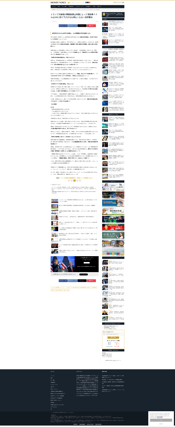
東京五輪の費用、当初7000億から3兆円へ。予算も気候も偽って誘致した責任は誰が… (116, 294)
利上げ (84, 375)
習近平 (91, 386)
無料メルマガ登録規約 (106, 331)
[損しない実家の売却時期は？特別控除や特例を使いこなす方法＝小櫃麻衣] (54, 206)
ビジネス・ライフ (79, 6)
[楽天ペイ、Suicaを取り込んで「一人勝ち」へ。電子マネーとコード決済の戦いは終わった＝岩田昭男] (54, 223)
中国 (89, 393)
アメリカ (81, 379)
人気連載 (88, 6)
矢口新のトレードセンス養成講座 (57, 395)
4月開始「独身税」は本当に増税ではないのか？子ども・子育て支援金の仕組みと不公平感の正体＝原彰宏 (116, 169)
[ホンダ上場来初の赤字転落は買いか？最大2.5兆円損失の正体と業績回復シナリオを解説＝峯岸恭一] (105, 150)
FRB (78, 379)
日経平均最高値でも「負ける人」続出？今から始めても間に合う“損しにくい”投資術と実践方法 (116, 23)
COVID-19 (95, 387)
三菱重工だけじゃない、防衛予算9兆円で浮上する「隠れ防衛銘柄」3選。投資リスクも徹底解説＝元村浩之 (116, 137)
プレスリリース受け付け (107, 356)
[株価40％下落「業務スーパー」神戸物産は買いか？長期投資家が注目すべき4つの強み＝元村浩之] (105, 125)
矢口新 (77, 375)
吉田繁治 (94, 287)
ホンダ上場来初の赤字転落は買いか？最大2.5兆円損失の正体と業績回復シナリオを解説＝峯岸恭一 (116, 150)
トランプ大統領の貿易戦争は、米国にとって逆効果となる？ (76, 178)
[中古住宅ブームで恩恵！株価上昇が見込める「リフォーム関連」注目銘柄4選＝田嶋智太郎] (105, 119)
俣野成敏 (81, 377)
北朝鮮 (92, 384)
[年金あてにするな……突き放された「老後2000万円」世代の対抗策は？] (54, 217)
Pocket (91, 25)
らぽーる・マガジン (87, 384)
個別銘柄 (86, 393)
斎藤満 (84, 386)
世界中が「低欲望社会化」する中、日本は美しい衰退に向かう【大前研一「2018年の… (116, 306)
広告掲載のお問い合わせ (107, 354)
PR (51, 409)
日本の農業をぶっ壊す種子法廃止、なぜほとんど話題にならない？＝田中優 (116, 318)
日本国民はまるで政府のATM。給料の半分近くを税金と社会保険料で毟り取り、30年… (116, 288)
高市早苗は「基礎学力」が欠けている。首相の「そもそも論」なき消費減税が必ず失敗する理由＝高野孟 (116, 84)
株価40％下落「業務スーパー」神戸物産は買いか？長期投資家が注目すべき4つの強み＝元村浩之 (116, 125)
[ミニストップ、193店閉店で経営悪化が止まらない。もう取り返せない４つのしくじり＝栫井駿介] (54, 201)
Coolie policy (159, 417)
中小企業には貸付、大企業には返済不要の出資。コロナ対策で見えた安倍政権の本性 (116, 281)
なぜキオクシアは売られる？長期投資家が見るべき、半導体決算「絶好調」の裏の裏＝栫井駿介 (116, 90)
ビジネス (121, 49)
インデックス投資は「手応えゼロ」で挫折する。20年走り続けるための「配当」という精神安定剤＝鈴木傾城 (116, 102)
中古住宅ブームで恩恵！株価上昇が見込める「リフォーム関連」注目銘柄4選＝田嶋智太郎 (116, 118)
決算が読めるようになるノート (85, 395)
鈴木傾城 (92, 379)
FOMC (84, 377)
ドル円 (84, 379)
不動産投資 (71, 6)
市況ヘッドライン (54, 389)
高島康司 (94, 386)
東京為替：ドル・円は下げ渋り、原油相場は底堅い (112, 379)
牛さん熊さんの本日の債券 (87, 391)
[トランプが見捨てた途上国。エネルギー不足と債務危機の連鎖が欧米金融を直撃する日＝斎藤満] (105, 144)
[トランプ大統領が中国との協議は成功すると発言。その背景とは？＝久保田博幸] (54, 246)
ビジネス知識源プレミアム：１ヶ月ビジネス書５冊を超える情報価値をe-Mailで (70, 287)
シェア (61, 25)
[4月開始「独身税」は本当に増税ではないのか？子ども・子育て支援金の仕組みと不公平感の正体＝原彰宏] (105, 170)
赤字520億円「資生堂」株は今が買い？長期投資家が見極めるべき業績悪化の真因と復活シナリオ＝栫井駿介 (116, 59)
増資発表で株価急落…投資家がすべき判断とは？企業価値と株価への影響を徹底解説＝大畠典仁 (116, 157)
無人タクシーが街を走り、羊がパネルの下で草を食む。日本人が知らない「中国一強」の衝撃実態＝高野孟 (116, 96)
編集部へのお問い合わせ (107, 355)
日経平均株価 (58, 290)
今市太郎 (88, 377)
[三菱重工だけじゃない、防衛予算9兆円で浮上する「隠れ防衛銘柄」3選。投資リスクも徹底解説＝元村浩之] (105, 138)
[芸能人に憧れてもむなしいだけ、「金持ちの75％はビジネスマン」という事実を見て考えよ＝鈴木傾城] (54, 251)
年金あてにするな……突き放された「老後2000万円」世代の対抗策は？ (76, 216)
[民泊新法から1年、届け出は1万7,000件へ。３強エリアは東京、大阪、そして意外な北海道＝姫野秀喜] (54, 234)
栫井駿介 (88, 379)
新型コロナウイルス (89, 387)
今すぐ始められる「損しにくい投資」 (77, 2)
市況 (94, 6)
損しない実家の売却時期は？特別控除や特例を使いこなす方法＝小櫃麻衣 (77, 205)
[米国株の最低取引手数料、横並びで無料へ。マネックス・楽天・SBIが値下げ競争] (54, 212)
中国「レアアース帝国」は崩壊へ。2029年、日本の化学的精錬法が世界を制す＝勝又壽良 (116, 29)
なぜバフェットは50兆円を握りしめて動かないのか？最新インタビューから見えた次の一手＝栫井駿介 (116, 41)
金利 (68, 290)
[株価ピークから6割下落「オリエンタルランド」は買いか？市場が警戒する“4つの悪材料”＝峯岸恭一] (105, 163)
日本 (96, 395)
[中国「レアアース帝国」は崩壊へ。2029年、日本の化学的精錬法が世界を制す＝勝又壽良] (105, 131)
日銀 (64, 290)
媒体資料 (104, 352)
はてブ (71, 25)
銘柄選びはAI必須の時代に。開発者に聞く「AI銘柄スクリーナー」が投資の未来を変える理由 (115, 15)
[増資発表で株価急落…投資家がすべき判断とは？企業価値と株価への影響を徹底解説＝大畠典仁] (105, 157)
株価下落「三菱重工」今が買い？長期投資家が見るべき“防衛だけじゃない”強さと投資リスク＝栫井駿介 (116, 71)
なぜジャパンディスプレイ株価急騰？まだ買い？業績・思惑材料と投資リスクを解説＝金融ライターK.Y (116, 176)
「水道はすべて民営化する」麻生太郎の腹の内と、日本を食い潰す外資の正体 (116, 313)
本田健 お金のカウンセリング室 (57, 404)
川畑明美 (81, 375)
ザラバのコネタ (54, 406)
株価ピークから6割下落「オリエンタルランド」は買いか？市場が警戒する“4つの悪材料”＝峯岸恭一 (116, 163)
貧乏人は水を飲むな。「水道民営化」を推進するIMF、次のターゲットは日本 (116, 53)
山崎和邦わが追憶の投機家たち (57, 391)
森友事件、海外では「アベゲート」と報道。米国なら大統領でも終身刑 (116, 262)
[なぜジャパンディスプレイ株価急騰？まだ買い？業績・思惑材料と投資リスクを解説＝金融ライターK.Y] (105, 176)
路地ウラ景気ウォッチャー (56, 400)
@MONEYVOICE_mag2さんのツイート (113, 360)
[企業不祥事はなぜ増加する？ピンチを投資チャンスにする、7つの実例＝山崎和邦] (54, 240)
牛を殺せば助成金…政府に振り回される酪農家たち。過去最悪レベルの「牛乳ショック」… (116, 269)
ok (161, 420)
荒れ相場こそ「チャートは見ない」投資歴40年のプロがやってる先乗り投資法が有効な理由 (116, 35)
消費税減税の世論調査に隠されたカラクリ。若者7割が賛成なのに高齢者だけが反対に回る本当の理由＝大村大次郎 (116, 109)
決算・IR (99, 6)
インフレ (87, 386)
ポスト (82, 25)
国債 (52, 290)
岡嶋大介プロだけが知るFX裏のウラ (58, 393)
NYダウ (93, 395)
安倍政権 (88, 382)
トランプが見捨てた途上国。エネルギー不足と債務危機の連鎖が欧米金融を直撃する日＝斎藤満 (116, 144)
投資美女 (52, 402)
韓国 (95, 384)
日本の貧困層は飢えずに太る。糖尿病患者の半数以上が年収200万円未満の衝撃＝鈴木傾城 (116, 78)
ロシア (81, 389)
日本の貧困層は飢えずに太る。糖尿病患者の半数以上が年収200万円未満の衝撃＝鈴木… (116, 300)
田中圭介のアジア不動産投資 (56, 398)
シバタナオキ (80, 384)
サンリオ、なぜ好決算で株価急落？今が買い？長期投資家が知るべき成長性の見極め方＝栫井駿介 (73, 187)
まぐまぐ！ (72, 412)
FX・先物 (64, 6)
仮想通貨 (92, 382)
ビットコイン (92, 377)
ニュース (54, 6)
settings (161, 423)
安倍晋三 (90, 389)
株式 (59, 6)
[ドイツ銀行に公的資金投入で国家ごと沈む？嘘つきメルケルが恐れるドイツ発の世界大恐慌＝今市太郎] (54, 229)
